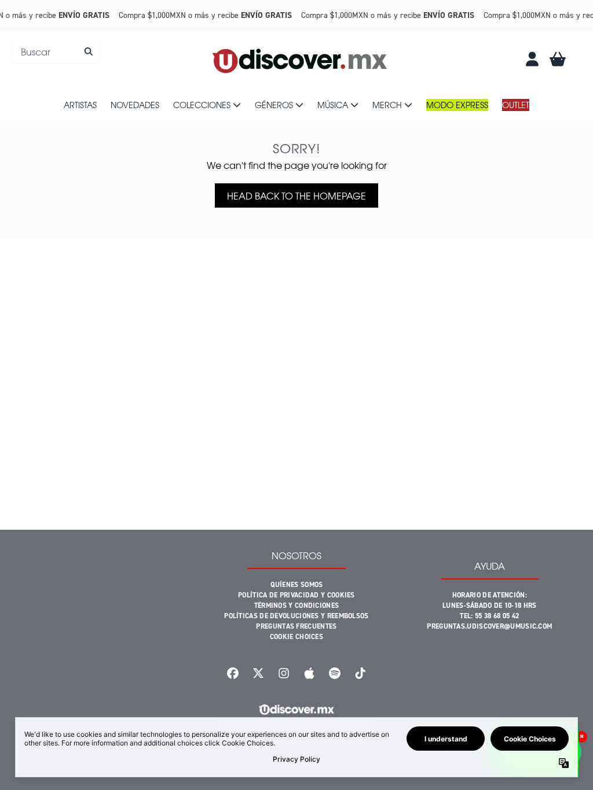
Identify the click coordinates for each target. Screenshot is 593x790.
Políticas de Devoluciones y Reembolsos (296, 616)
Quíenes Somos (296, 584)
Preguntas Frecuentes (296, 626)
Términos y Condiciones (296, 605)
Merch (387, 104)
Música (332, 104)
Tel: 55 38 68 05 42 (489, 616)
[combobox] (57, 51)
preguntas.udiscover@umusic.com (489, 626)
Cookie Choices (296, 636)
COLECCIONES (201, 104)
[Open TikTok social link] (360, 673)
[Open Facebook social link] (233, 673)
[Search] (88, 51)
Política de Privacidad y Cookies (296, 595)
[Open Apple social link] (309, 673)
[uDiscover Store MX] (300, 59)
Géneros (274, 104)
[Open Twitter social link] (258, 673)
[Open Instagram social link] (283, 673)
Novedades (135, 104)
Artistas (80, 104)
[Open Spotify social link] (334, 673)
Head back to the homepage (296, 195)
